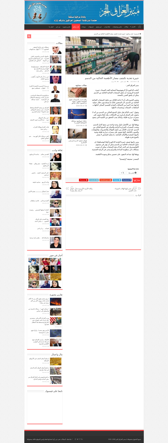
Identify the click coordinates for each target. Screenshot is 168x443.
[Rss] (82, 439)
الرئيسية (140, 26)
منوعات (83, 27)
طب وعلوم (76, 27)
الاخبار (133, 27)
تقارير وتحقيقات (117, 27)
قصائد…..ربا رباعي (43, 228)
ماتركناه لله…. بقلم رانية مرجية (39, 238)
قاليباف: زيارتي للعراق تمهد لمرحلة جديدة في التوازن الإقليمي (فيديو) (40, 342)
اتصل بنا (51, 27)
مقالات (126, 27)
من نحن (58, 27)
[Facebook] (80, 439)
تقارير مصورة (66, 27)
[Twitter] (78, 439)
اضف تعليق (123, 81)
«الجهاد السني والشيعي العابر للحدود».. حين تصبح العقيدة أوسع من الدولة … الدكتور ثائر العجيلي (39, 58)
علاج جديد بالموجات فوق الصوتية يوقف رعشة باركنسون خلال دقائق (78, 101)
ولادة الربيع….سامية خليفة (41, 182)
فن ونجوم (98, 27)
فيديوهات (90, 27)
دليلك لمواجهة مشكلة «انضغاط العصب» (79, 122)
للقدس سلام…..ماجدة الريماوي (39, 154)
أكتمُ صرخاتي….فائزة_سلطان (39, 201)
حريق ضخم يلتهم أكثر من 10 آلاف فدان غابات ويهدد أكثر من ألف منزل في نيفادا (38, 301)
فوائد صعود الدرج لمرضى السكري (77, 141)
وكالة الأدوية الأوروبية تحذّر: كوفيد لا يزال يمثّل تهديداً (81, 188)
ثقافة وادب (107, 27)
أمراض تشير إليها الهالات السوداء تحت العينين (125, 188)
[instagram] (75, 439)
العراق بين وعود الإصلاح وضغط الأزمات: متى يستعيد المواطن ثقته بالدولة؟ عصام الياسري (39, 110)
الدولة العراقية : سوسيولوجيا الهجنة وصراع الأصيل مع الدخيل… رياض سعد (40, 69)
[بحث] (29, 36)
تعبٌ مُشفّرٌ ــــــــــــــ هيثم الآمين (38, 191)
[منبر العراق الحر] (84, 12)
